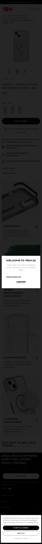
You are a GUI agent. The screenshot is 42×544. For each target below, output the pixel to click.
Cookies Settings (21, 538)
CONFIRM (21, 282)
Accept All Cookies (21, 528)
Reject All (21, 533)
